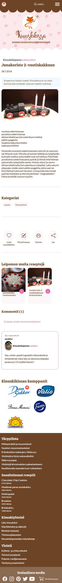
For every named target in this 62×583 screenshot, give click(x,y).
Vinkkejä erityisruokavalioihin (18, 456)
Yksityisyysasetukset (13, 562)
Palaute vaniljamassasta (14, 558)
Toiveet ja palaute (11, 554)
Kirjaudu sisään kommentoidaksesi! (22, 321)
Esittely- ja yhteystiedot (14, 550)
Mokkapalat (8, 493)
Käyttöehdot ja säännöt (14, 526)
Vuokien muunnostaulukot (16, 448)
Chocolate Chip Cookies (14, 480)
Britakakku (7, 507)
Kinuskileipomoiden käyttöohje (18, 538)
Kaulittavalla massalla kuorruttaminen (22, 468)
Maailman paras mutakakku (16, 487)
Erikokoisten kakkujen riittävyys (19, 452)
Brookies (6, 500)
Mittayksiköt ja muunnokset (16, 443)
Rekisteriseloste (10, 530)
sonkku (34, 345)
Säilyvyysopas (9, 460)
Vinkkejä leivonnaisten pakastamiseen (22, 464)
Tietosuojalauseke (11, 534)
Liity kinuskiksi (9, 522)
